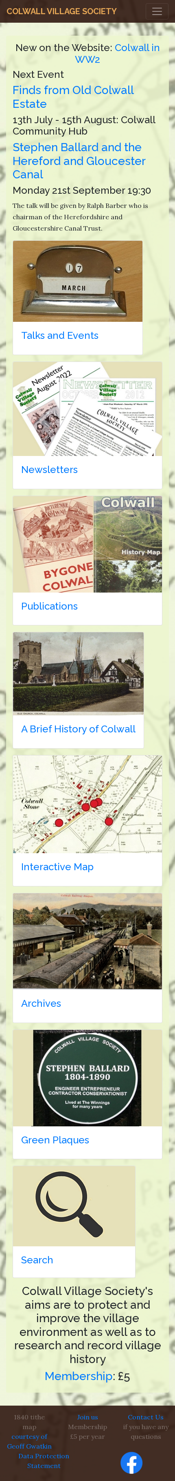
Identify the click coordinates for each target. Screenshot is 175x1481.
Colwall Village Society (62, 11)
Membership (79, 1376)
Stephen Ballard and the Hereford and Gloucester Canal (79, 161)
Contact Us (146, 1417)
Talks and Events (59, 335)
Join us (87, 1417)
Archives (41, 1003)
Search (37, 1260)
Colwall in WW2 (117, 53)
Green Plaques (55, 1140)
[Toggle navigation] (157, 11)
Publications (49, 606)
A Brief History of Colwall (78, 729)
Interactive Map (57, 867)
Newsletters (49, 469)
